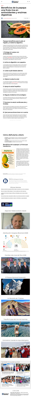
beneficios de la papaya (15, 173)
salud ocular (17, 174)
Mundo (13, 392)
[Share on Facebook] (24, 18)
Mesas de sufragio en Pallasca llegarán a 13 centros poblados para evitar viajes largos (13, 191)
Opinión (15, 392)
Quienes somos (18, 392)
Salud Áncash (5, 174)
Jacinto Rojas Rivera (4, 386)
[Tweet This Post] (26, 18)
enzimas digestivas (20, 173)
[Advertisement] (15, 126)
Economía (11, 392)
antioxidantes (10, 57)
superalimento (21, 174)
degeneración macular (15, 82)
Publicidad (22, 392)
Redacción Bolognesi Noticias (7, 18)
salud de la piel (9, 174)
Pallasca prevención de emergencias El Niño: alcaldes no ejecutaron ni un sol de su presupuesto (15, 189)
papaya (25, 173)
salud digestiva (13, 174)
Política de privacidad (25, 392)
